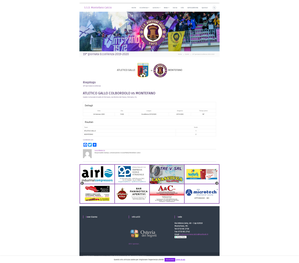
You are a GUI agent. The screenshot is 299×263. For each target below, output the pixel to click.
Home (134, 8)
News (166, 8)
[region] (149, 184)
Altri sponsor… (134, 244)
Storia (175, 8)
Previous (82, 183)
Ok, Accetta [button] (170, 260)
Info (182, 8)
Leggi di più (180, 260)
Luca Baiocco (100, 151)
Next (216, 183)
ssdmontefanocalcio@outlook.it (194, 234)
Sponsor (205, 8)
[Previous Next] (149, 184)
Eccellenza (144, 8)
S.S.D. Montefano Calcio (98, 7)
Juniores (156, 8)
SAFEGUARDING (192, 8)
